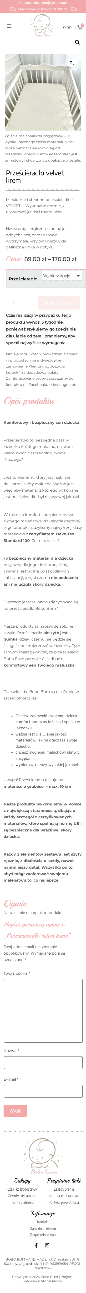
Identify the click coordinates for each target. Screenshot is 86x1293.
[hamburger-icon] (9, 26)
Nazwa (11, 1050)
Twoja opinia (17, 973)
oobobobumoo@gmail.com (44, 2)
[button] (72, 63)
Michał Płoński (52, 1281)
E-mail (11, 1079)
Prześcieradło (23, 279)
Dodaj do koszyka (58, 302)
